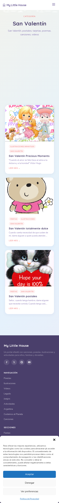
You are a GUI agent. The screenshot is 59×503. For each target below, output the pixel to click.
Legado (7, 393)
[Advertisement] (29, 70)
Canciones (8, 419)
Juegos (7, 398)
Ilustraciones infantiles (22, 146)
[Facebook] (6, 362)
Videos (7, 388)
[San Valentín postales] (29, 268)
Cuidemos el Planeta (13, 414)
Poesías (7, 378)
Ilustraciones (28, 219)
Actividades (9, 404)
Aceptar (29, 474)
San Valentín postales (23, 296)
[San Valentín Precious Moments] (29, 123)
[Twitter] (14, 362)
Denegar (29, 482)
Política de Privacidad (29, 499)
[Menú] (53, 5)
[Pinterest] (22, 362)
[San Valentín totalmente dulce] (29, 196)
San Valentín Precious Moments (29, 156)
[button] (54, 439)
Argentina (8, 409)
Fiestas (13, 219)
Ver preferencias (29, 491)
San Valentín (16, 151)
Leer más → (14, 168)
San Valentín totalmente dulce (28, 228)
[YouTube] (29, 362)
